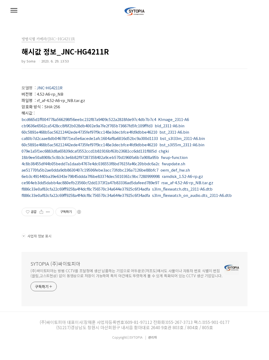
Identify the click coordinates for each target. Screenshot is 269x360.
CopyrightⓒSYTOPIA (127, 337)
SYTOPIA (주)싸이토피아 (55, 263)
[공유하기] (41, 212)
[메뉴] (14, 10)
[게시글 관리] (48, 212)
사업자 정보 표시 (39, 236)
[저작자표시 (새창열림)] (78, 212)
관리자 (152, 337)
